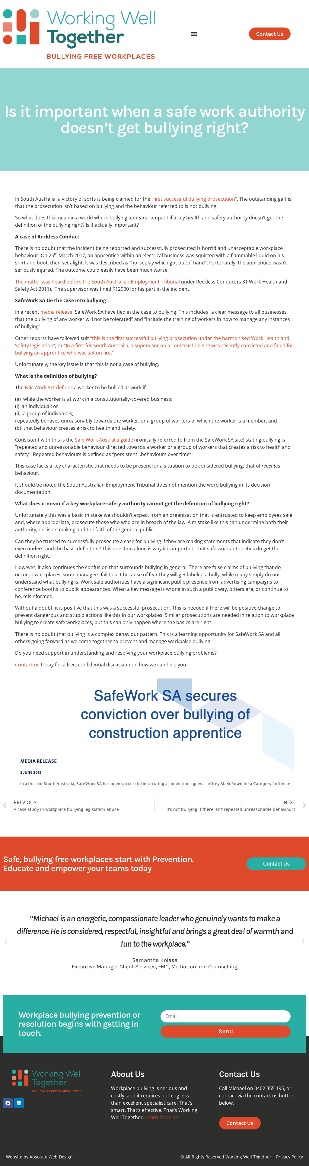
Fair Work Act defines (49, 387)
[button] (194, 34)
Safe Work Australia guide (104, 439)
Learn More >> (161, 1117)
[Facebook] (8, 1103)
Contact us (27, 664)
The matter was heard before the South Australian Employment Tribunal (97, 281)
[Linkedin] (19, 1103)
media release (56, 312)
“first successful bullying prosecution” (194, 199)
